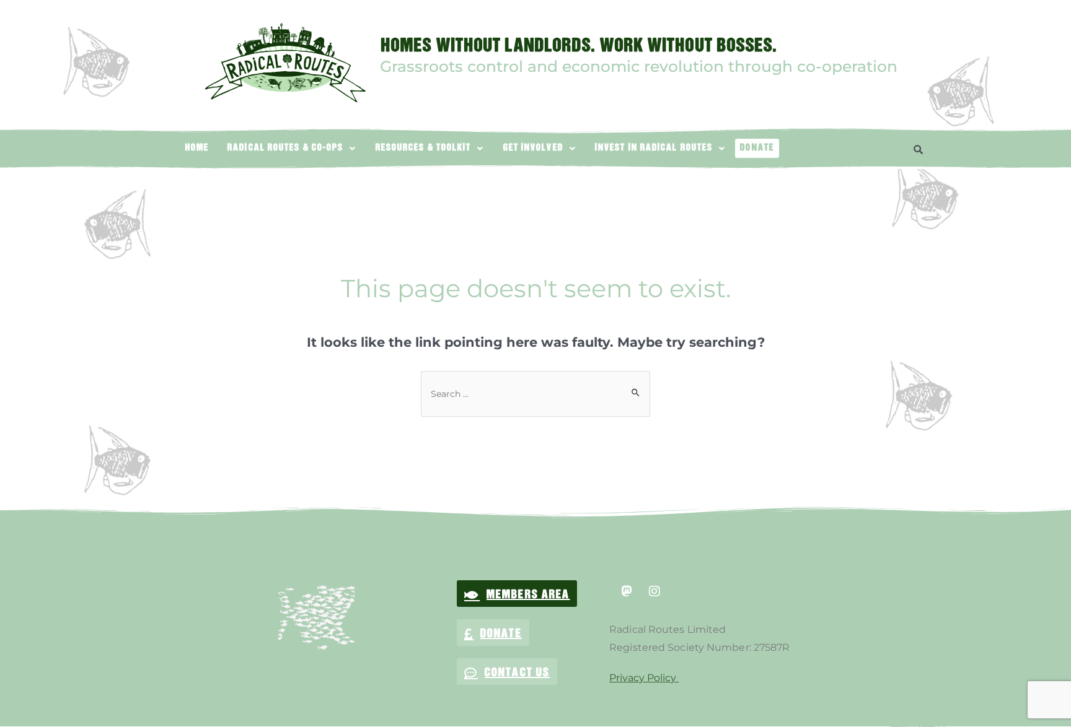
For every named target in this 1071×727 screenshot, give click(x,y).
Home (197, 148)
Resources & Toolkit (424, 148)
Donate (757, 148)
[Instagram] (654, 591)
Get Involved (533, 148)
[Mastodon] (626, 591)
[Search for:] (535, 393)
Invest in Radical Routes (654, 148)
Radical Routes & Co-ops (285, 148)
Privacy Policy (644, 678)
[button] (292, 148)
